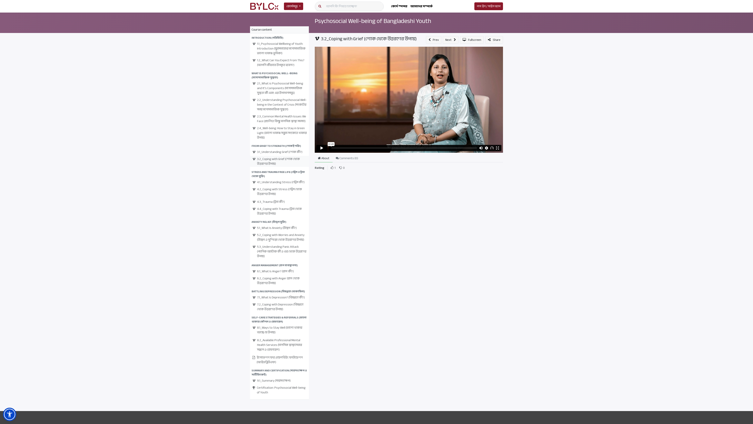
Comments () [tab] (348, 158)
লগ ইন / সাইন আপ (488, 6)
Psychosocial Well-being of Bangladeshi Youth (373, 21)
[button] (279, 38)
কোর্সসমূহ (292, 6)
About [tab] (325, 158)
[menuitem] (399, 6)
